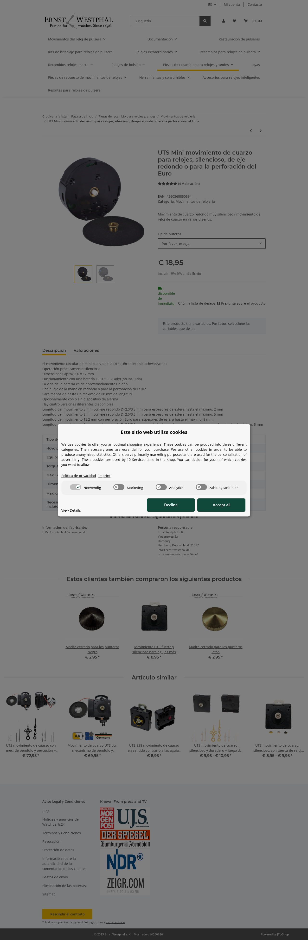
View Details (71, 510)
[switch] (75, 487)
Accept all (221, 505)
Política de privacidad (78, 475)
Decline (171, 505)
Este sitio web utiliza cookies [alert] (154, 432)
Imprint (104, 475)
